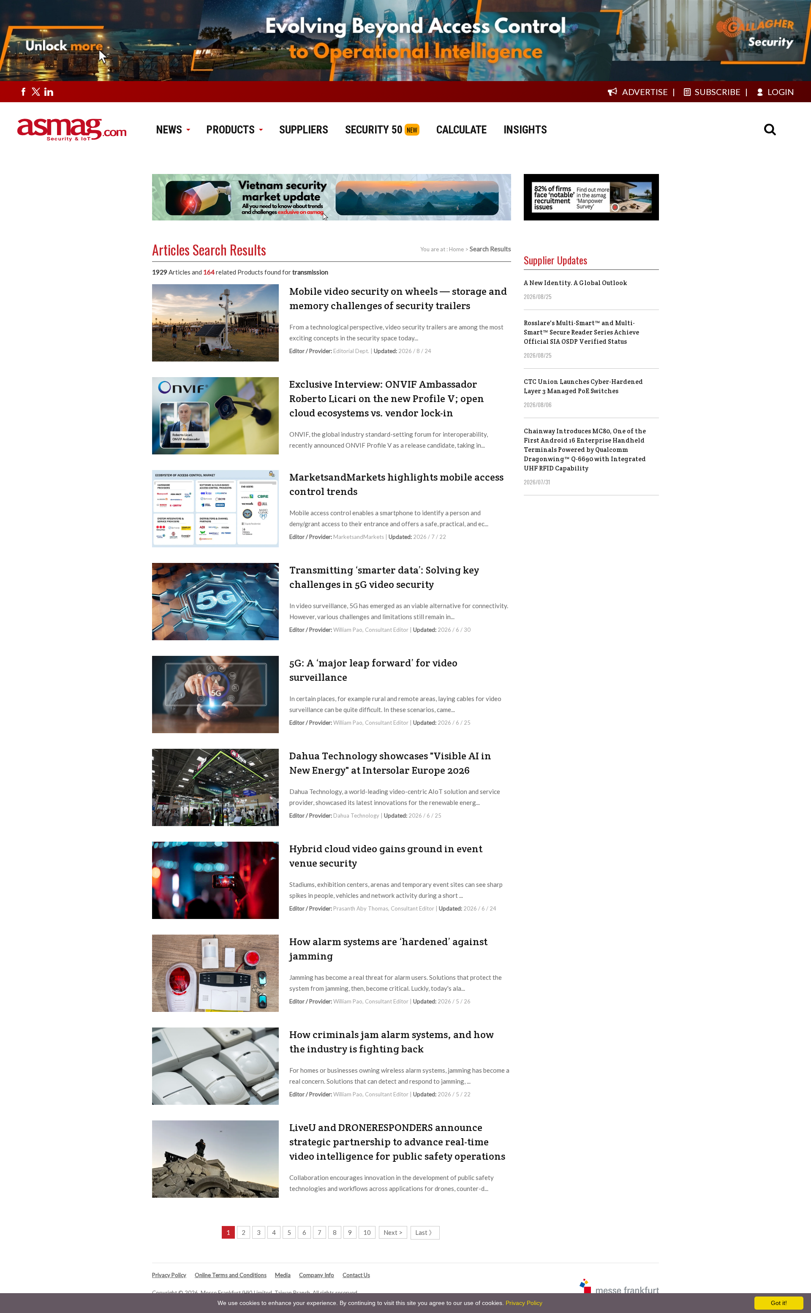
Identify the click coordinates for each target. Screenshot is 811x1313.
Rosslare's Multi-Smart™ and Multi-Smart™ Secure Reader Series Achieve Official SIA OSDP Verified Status (581, 332)
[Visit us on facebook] (23, 91)
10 (367, 1232)
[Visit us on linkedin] (48, 91)
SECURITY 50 (374, 129)
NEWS (169, 129)
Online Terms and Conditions (231, 1275)
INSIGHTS (525, 129)
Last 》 (425, 1232)
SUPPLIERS (303, 129)
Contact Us (356, 1275)
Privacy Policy (169, 1275)
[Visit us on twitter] (35, 91)
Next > (393, 1232)
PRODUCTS (231, 129)
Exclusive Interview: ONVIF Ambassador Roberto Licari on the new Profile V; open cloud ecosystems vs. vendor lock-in (386, 398)
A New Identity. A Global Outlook (575, 283)
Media (283, 1275)
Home (456, 249)
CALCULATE (461, 129)
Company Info (316, 1275)
